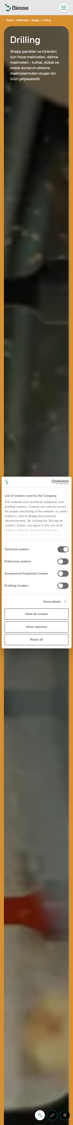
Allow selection (36, 626)
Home (9, 20)
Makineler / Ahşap (28, 20)
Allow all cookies (36, 614)
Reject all (36, 639)
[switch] (63, 561)
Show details (52, 601)
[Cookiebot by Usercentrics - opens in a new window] (52, 482)
